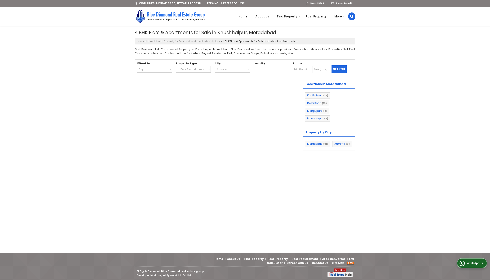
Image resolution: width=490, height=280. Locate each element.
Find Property (287, 16)
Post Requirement (305, 259)
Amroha (339, 144)
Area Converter (333, 259)
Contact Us (320, 263)
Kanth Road (315, 95)
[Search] (351, 16)
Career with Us (297, 263)
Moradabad (154, 41)
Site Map (338, 263)
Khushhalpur (212, 41)
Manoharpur (315, 118)
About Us (262, 16)
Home (242, 16)
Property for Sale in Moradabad (183, 41)
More (338, 16)
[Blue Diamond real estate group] (170, 16)
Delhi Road (314, 103)
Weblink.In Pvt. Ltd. (180, 275)
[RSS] (350, 263)
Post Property (316, 16)
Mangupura (315, 111)
